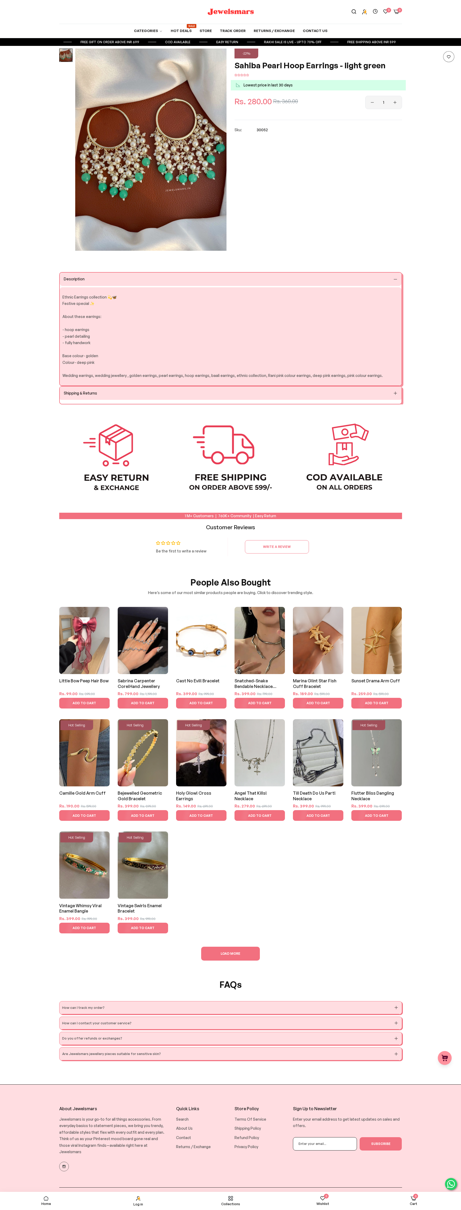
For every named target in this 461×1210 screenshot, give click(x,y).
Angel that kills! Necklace (251, 795)
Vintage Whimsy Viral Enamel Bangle (80, 908)
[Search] (354, 12)
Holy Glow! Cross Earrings (193, 795)
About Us (184, 1128)
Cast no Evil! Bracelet (198, 680)
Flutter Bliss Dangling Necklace (372, 795)
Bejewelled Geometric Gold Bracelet (140, 795)
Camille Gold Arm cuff (82, 793)
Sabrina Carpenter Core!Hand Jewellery (139, 683)
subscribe (381, 1144)
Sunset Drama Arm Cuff (375, 680)
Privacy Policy (246, 1146)
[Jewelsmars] (230, 11)
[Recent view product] (375, 11)
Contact (183, 1137)
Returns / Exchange (193, 1146)
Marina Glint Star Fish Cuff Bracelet (314, 683)
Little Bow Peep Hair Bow (84, 680)
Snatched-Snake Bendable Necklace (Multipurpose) (254, 684)
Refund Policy (247, 1137)
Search (182, 1119)
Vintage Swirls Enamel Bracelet (140, 908)
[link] (148, 31)
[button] (448, 56)
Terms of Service (250, 1119)
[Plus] (395, 102)
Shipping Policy (248, 1128)
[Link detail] (64, 1166)
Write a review (277, 547)
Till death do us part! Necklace (314, 795)
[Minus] (372, 102)
